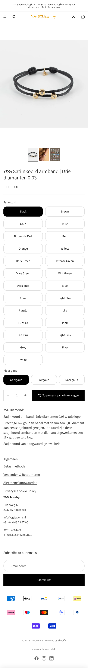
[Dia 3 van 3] (55, 154)
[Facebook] (36, 658)
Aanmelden (44, 580)
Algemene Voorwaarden (20, 482)
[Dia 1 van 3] (33, 154)
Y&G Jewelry (37, 640)
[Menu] (5, 17)
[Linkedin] (51, 658)
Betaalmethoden (15, 466)
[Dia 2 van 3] (44, 154)
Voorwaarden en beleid (44, 649)
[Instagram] (44, 658)
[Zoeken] (14, 16)
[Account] (73, 16)
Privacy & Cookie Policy (19, 491)
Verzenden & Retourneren (21, 474)
